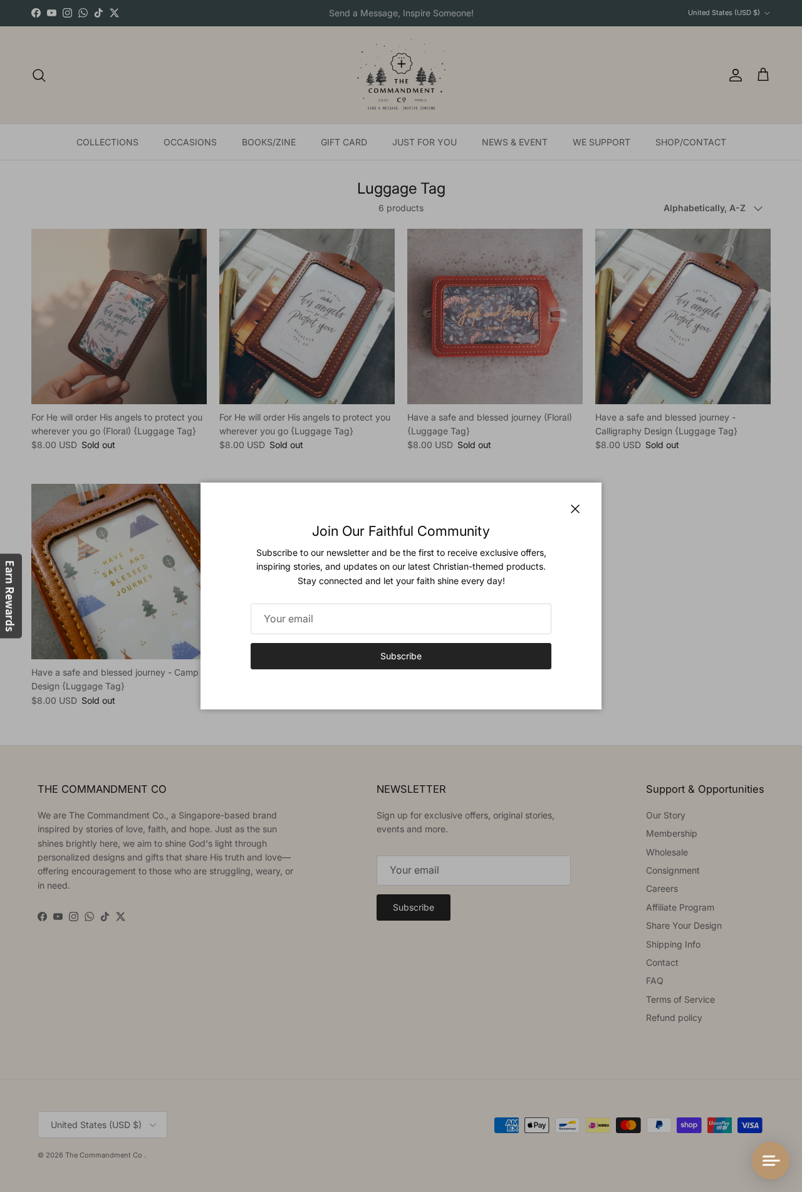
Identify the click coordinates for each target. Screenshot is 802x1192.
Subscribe (401, 656)
